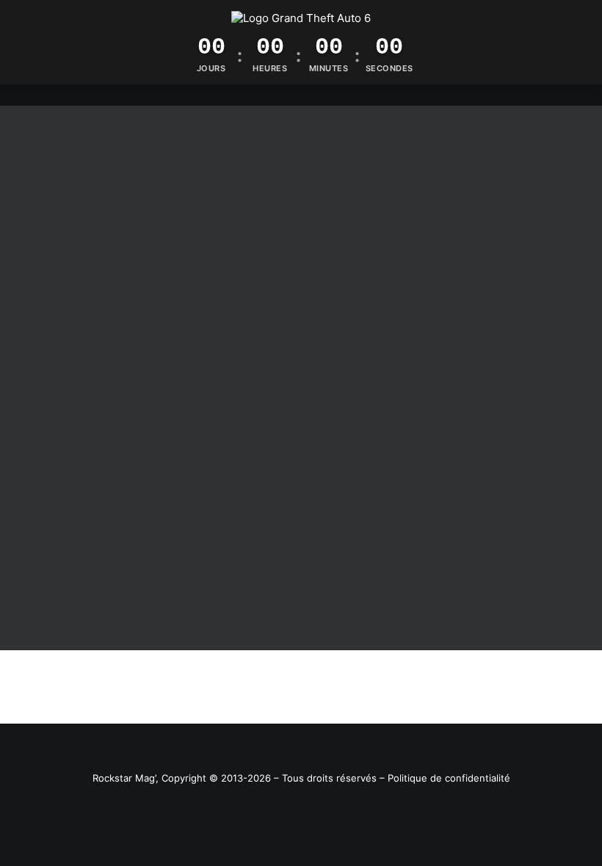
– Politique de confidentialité (445, 778)
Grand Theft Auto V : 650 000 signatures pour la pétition (193, 591)
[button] (301, 338)
